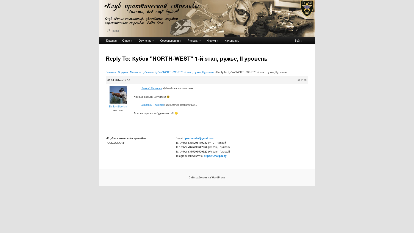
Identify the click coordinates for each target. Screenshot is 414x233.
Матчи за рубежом (141, 72)
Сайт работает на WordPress (207, 177)
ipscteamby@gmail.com (199, 138)
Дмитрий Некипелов (152, 104)
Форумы (123, 72)
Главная (111, 40)
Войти (298, 40)
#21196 (302, 80)
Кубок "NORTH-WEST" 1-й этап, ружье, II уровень (184, 72)
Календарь (232, 40)
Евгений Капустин (151, 88)
